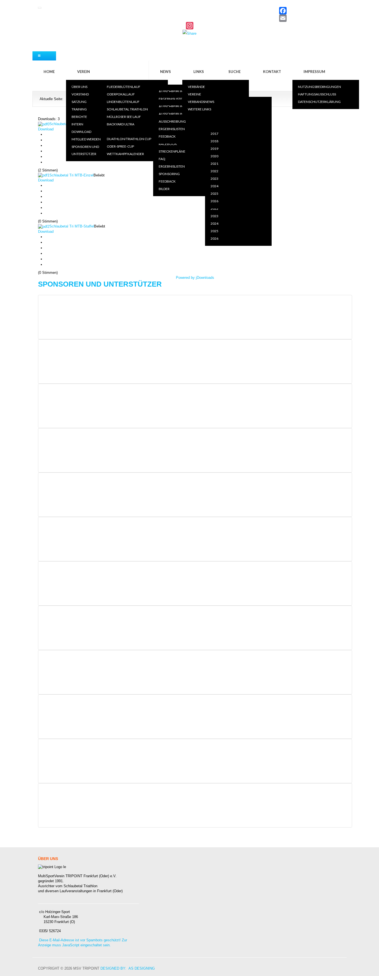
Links (198, 71)
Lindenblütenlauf (123, 102)
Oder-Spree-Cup (120, 146)
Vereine (194, 94)
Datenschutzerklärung (319, 102)
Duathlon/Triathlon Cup (129, 139)
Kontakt (272, 71)
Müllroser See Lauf (124, 117)
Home (49, 71)
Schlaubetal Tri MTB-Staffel (71, 226)
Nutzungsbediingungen (319, 87)
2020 (214, 126)
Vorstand (80, 94)
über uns (79, 87)
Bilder (164, 189)
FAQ (162, 159)
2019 (214, 119)
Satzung (79, 102)
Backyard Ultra (120, 124)
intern (77, 124)
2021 (214, 163)
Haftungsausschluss (317, 94)
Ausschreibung (172, 91)
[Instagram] (189, 25)
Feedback (167, 181)
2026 (214, 238)
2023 (214, 216)
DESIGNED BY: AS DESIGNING (127, 968)
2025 (214, 231)
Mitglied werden (86, 139)
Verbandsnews (201, 102)
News (165, 71)
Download (81, 132)
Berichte (79, 117)
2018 (214, 141)
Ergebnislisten (172, 99)
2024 (214, 223)
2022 (214, 208)
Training (79, 109)
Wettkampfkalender (125, 154)
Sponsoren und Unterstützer (85, 150)
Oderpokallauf (121, 94)
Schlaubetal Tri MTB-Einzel (71, 175)
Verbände (196, 87)
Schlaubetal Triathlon (127, 109)
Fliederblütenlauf (123, 87)
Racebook (168, 144)
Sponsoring (169, 174)
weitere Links (199, 109)
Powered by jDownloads (195, 277)
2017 (214, 134)
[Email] (189, 18)
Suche (234, 71)
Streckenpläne (172, 151)
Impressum (314, 71)
